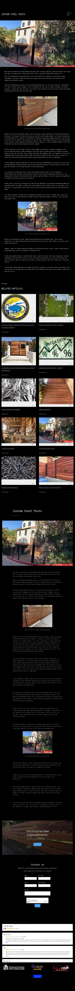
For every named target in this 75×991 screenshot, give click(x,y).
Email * (27, 882)
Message (27, 889)
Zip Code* (41, 875)
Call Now (37, 976)
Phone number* (42, 882)
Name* (26, 875)
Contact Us (37, 844)
